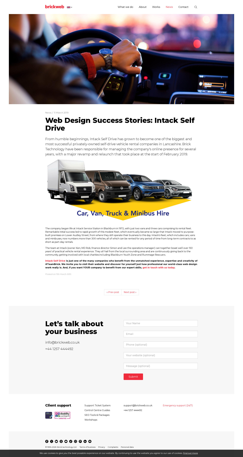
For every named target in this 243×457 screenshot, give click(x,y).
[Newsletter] (89, 441)
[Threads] (61, 441)
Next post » (130, 292)
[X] (51, 441)
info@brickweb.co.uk (62, 342)
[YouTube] (66, 441)
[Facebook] (46, 441)
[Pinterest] (80, 441)
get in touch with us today (159, 267)
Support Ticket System (98, 405)
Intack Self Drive (55, 260)
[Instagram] (75, 441)
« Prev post (113, 292)
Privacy (101, 447)
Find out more (190, 453)
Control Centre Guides (97, 410)
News (48, 112)
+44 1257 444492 (59, 349)
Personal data (127, 447)
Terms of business (87, 447)
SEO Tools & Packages (97, 415)
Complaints (113, 447)
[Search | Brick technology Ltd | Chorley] (196, 7)
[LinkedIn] (85, 441)
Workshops (91, 419)
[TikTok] (70, 441)
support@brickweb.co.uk (138, 405)
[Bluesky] (56, 441)
